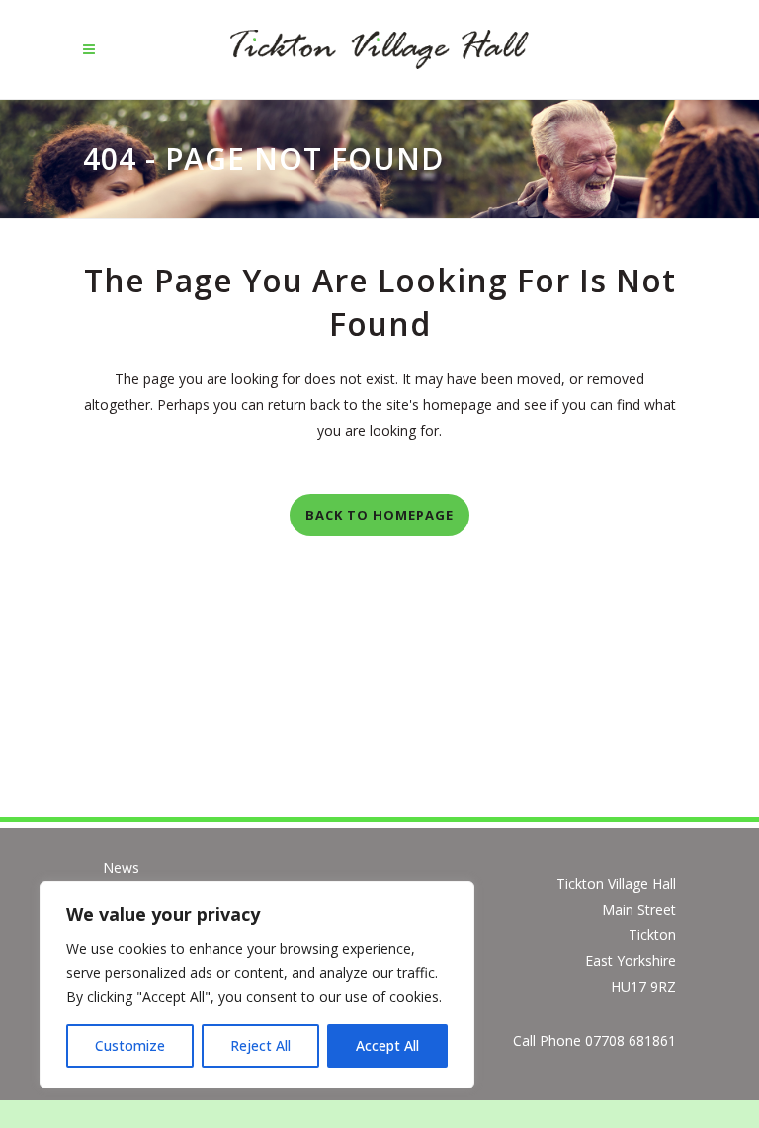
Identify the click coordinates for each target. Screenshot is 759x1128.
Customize (130, 1045)
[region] (257, 984)
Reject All (260, 1045)
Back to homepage (379, 515)
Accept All (387, 1045)
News (121, 867)
